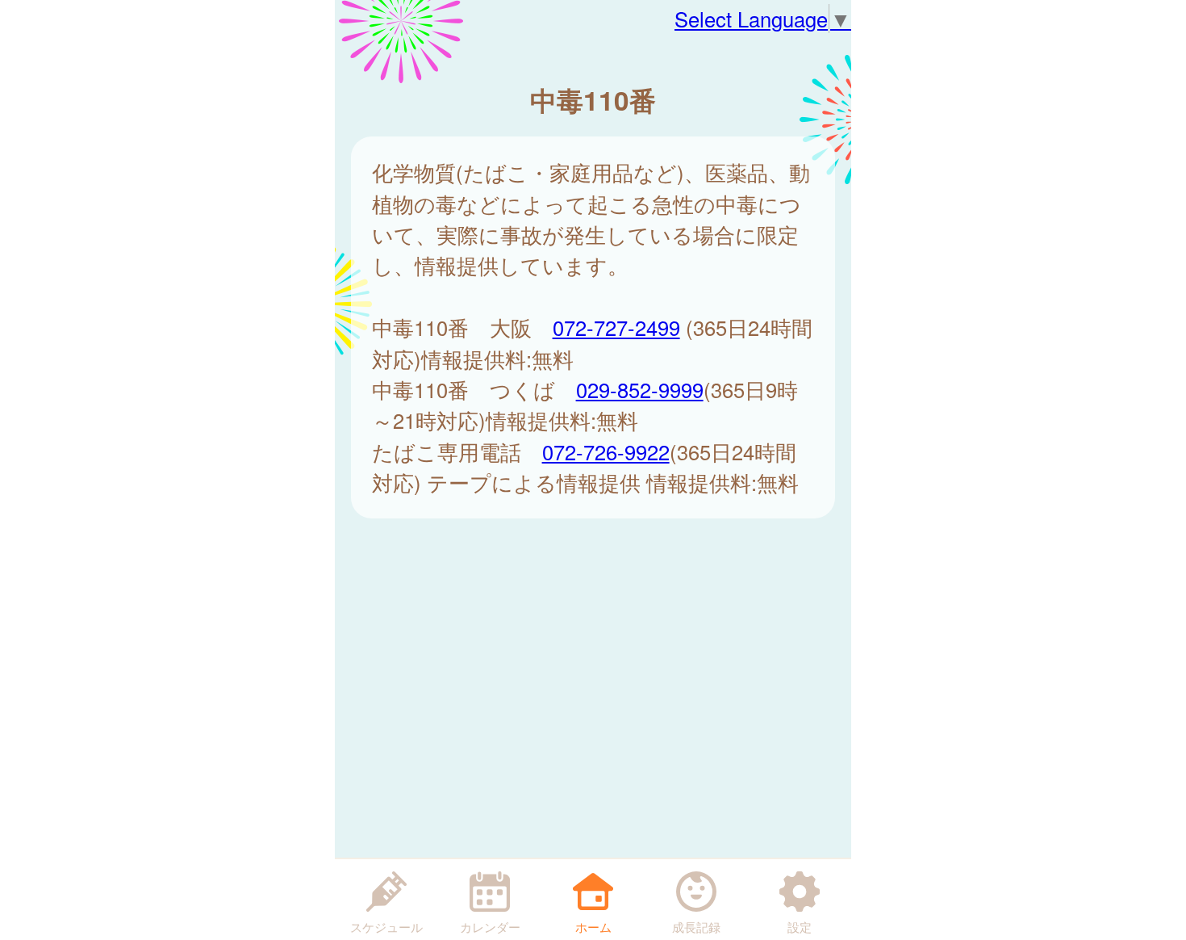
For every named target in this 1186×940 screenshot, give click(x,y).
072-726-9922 (606, 451)
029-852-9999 (640, 389)
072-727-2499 (616, 327)
